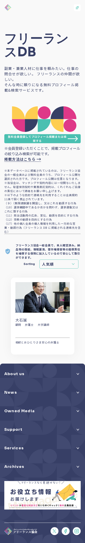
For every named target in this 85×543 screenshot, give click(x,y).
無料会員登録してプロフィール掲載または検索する (37, 139)
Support (13, 429)
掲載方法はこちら (20, 159)
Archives (14, 466)
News (10, 392)
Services (14, 448)
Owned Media (19, 411)
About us (14, 374)
